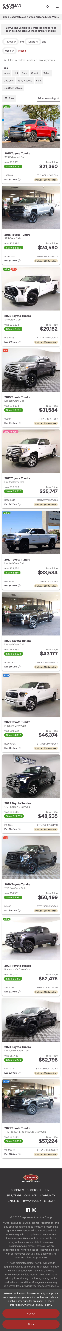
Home (47, 1190)
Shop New (17, 1190)
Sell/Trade (14, 1195)
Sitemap (49, 1200)
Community (47, 1195)
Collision (30, 1195)
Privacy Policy (31, 1200)
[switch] (57, 7)
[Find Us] (47, 7)
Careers (13, 1200)
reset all (22, 50)
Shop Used (34, 1190)
